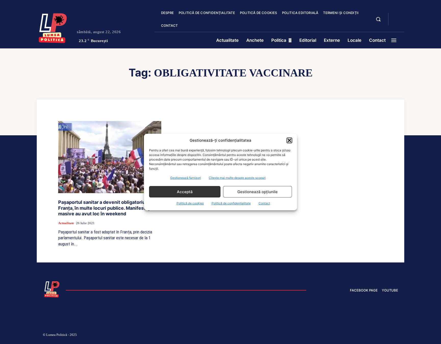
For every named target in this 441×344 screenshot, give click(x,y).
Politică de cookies (190, 203)
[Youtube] (396, 335)
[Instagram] (335, 335)
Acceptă (185, 191)
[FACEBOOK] (397, 16)
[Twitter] (372, 335)
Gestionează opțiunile (257, 191)
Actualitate (66, 223)
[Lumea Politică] (52, 27)
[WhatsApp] (384, 335)
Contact (264, 203)
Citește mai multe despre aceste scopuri (237, 178)
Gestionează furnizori (185, 178)
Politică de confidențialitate (231, 203)
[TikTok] (347, 335)
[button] (289, 140)
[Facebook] (323, 335)
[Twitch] (359, 335)
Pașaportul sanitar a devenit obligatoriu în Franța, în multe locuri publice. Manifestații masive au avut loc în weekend (105, 208)
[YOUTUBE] (397, 22)
